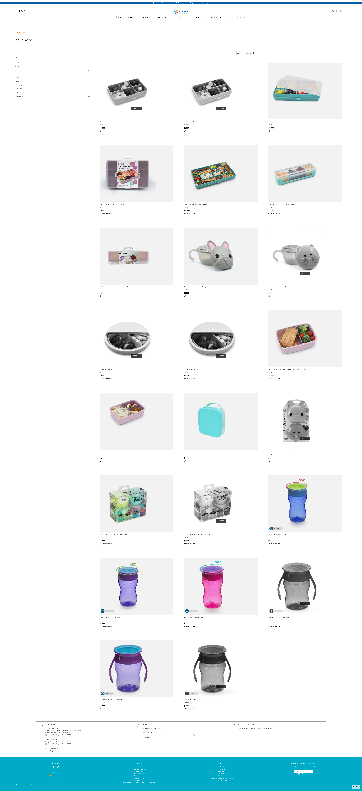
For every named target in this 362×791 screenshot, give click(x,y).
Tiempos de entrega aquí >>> (152, 728)
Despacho (139, 771)
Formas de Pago (139, 773)
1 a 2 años (19, 85)
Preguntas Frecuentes (139, 769)
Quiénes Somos (222, 767)
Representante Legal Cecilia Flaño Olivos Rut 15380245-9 (139, 782)
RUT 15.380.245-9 (222, 780)
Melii (18, 77)
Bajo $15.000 (20, 66)
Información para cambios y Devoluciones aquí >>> (254, 728)
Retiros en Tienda (139, 776)
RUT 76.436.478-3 (222, 776)
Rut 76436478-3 (139, 780)
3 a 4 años (19, 88)
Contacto (222, 769)
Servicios (139, 767)
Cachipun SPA (139, 778)
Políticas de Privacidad (223, 771)
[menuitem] (125, 17)
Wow (18, 74)
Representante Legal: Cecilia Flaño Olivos (222, 778)
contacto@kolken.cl (52, 751)
